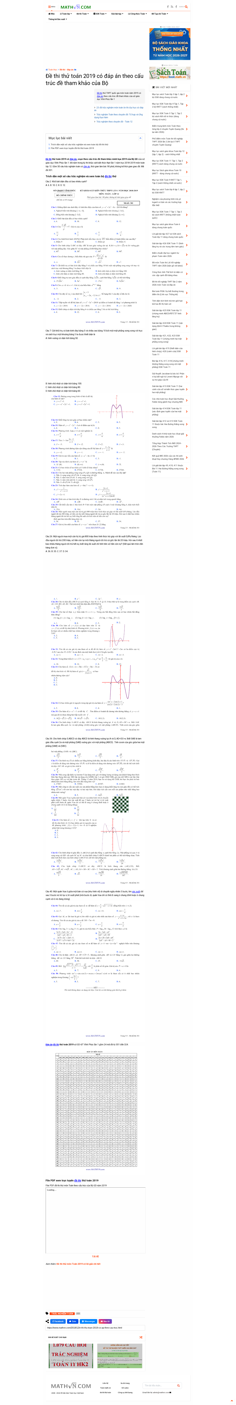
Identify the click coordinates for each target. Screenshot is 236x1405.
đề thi (108, 176)
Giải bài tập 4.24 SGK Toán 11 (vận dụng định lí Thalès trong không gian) (167, 326)
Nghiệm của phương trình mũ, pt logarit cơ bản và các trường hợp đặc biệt (166, 202)
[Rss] (172, 7)
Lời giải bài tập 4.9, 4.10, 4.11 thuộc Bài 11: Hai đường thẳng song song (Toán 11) (168, 468)
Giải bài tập (116, 14)
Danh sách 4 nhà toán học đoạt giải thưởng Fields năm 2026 (168, 435)
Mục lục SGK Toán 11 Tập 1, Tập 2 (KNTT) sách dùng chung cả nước (167, 162)
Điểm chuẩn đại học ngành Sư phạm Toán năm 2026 (165, 254)
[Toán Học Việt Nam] (76, 8)
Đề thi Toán (82, 14)
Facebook (59, 1321)
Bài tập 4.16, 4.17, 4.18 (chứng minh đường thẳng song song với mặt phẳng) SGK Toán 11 (168, 364)
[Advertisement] (95, 45)
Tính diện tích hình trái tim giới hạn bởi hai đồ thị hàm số (167, 302)
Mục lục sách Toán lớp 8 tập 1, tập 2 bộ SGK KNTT (168, 191)
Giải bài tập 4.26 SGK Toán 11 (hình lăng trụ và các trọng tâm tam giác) (168, 245)
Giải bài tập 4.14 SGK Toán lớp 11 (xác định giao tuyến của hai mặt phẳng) (167, 411)
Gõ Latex (125, 1388)
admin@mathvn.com (161, 1393)
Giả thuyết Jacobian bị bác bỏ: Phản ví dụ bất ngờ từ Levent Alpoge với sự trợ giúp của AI (168, 376)
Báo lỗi (107, 1321)
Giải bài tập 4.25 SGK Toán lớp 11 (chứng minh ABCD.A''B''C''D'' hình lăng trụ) (167, 313)
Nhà (52, 14)
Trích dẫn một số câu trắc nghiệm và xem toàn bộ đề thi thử (79, 144)
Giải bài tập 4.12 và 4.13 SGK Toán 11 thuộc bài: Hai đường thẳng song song (168, 424)
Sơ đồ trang (125, 1383)
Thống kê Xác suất (56, 19)
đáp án (100, 96)
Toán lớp (66, 14)
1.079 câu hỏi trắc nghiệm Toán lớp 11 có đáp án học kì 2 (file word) (69, 1361)
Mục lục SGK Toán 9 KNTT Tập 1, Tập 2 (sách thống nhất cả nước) (167, 181)
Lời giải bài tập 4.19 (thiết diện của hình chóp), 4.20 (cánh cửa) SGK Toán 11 (167, 351)
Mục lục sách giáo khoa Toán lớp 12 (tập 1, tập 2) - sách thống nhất (168, 153)
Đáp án (49, 1044)
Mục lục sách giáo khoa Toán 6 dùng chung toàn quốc (166, 226)
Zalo (74, 1321)
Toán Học (52, 69)
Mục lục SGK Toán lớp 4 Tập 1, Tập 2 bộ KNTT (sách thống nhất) (167, 105)
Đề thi (99, 93)
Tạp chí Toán (160, 14)
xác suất (136, 891)
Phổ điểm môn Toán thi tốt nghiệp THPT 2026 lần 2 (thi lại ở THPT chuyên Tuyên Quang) (167, 141)
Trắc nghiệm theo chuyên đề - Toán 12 (114, 121)
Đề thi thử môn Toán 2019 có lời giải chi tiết (78, 1264)
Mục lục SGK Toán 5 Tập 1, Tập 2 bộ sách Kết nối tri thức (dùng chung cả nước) (167, 116)
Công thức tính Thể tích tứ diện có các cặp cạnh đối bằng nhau (167, 274)
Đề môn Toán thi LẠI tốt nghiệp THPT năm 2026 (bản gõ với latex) (167, 264)
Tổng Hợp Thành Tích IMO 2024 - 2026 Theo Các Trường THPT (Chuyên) (167, 446)
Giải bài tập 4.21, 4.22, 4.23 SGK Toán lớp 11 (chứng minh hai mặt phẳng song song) (167, 338)
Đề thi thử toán (105, 1393)
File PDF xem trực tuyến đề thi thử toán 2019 (72, 148)
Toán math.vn (105, 1388)
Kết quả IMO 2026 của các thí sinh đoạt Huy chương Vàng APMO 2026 (168, 457)
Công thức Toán (137, 14)
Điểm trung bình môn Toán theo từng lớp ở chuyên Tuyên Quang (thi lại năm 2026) (168, 129)
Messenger (90, 1321)
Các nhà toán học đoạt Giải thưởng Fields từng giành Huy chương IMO (168, 400)
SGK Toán (99, 14)
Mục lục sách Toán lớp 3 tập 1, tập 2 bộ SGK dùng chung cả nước (168, 96)
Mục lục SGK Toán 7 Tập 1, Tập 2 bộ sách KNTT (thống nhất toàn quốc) (167, 215)
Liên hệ (105, 1383)
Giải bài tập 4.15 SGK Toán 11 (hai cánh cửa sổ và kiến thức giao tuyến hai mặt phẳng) (168, 389)
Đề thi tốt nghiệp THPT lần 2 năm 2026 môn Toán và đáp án (167, 283)
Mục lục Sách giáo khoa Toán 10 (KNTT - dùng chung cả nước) (166, 172)
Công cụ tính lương (125, 1393)
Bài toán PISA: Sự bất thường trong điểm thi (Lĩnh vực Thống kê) (168, 293)
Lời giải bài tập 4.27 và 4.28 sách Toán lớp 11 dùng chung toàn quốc (167, 235)
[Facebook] (176, 7)
